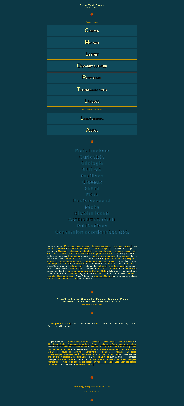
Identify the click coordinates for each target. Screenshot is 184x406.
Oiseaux (92, 182)
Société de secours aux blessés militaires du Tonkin (87, 362)
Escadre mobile (65, 359)
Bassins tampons (65, 276)
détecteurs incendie (56, 248)
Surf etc (92, 169)
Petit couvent (65, 347)
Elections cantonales (78, 253)
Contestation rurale (92, 219)
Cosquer (62, 251)
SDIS (103, 271)
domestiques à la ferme (58, 263)
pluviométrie (73, 268)
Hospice (105, 248)
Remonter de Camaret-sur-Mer (62, 278)
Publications (92, 225)
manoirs (99, 273)
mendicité (80, 364)
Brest (98, 323)
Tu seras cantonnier (101, 246)
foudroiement (70, 258)
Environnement (92, 200)
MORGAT (92, 42)
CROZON (92, 30)
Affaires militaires (127, 344)
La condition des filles (108, 354)
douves (92, 349)
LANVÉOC (92, 101)
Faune (92, 188)
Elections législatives (125, 251)
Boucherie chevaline (71, 352)
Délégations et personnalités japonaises (67, 357)
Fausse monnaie (126, 342)
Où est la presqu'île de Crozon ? (92, 304)
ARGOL (92, 130)
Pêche (92, 207)
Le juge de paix (103, 251)
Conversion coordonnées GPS (92, 232)
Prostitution (95, 347)
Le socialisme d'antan (77, 342)
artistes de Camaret (103, 276)
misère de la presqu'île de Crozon (83, 271)
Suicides (130, 263)
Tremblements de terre (70, 261)
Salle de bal (75, 266)
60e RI (73, 273)
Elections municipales (78, 248)
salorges (126, 256)
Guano (95, 344)
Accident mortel (116, 266)
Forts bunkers (92, 150)
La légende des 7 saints (103, 253)
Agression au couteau (114, 258)
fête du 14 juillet (101, 357)
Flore (92, 194)
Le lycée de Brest (108, 344)
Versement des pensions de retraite (104, 352)
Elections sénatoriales (80, 251)
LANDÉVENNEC (92, 118)
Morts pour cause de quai (76, 246)
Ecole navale (81, 347)
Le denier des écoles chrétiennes (79, 354)
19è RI (90, 364)
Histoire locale (92, 213)
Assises (95, 342)
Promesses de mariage (78, 344)
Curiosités (92, 156)
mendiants (130, 268)
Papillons (92, 175)
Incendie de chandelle (107, 268)
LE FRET (92, 54)
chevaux (80, 263)
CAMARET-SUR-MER (92, 65)
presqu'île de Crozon (60, 323)
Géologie (92, 163)
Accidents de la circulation (102, 359)
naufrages (101, 266)
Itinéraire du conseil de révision (99, 261)
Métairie (95, 248)
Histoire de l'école (56, 344)
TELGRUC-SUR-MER (92, 89)
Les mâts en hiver (122, 246)
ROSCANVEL (92, 77)
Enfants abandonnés (108, 349)
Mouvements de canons (104, 256)
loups (109, 263)
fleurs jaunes (74, 256)
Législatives (108, 342)
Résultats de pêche (56, 253)
